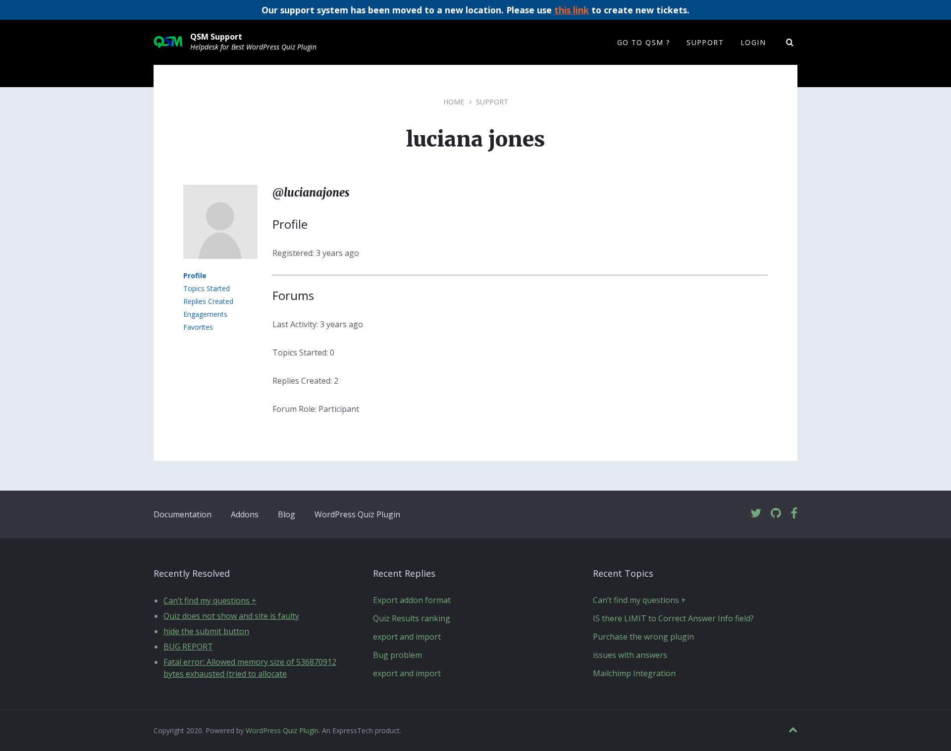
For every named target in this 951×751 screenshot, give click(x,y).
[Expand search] (790, 43)
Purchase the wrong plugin (643, 636)
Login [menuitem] (753, 42)
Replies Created (208, 301)
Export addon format (412, 600)
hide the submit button (206, 631)
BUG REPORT (188, 646)
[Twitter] (755, 513)
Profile (195, 275)
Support (492, 101)
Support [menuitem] (705, 42)
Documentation (182, 514)
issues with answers (630, 655)
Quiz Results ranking (411, 618)
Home (453, 101)
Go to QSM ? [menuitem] (643, 42)
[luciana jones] (220, 265)
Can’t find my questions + (210, 600)
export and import (407, 636)
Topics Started (206, 288)
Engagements (205, 314)
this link (571, 10)
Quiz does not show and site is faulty (231, 615)
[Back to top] (793, 730)
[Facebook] (794, 513)
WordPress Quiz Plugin (357, 514)
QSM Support (216, 36)
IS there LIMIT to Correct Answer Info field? (673, 618)
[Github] (776, 513)
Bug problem (397, 655)
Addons (245, 514)
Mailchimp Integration (634, 673)
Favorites (198, 327)
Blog (286, 514)
